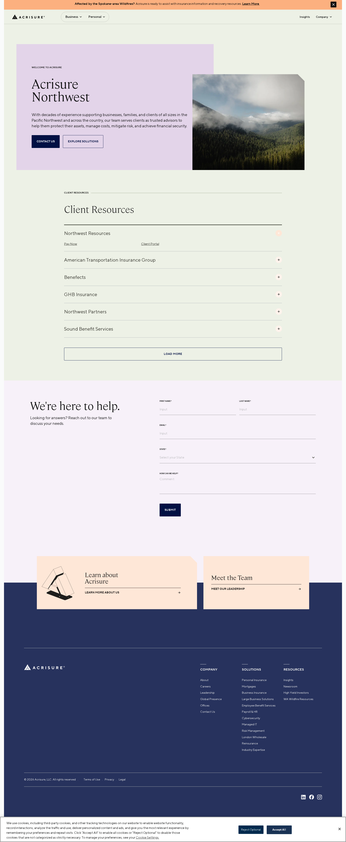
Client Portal (150, 244)
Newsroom (290, 686)
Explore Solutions (83, 141)
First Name (166, 401)
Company (322, 16)
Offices (204, 705)
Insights (305, 16)
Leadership (207, 692)
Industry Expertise (253, 749)
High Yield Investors (296, 692)
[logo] (28, 16)
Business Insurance (254, 692)
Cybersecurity (251, 718)
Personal (95, 17)
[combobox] (235, 457)
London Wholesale (254, 737)
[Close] (339, 829)
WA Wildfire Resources (298, 699)
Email (163, 425)
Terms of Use (91, 779)
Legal (122, 779)
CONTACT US (46, 141)
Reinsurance (250, 743)
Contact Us (207, 711)
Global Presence (211, 699)
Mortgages (249, 686)
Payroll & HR (249, 711)
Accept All (279, 830)
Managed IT (249, 724)
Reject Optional (251, 829)
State (163, 449)
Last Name (245, 401)
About (204, 680)
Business (71, 17)
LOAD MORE (173, 354)
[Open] (313, 457)
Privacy (109, 779)
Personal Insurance (254, 680)
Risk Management (253, 730)
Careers (205, 686)
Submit (170, 510)
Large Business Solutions (258, 699)
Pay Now (70, 244)
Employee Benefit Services (259, 705)
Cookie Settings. (147, 837)
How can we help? (169, 473)
